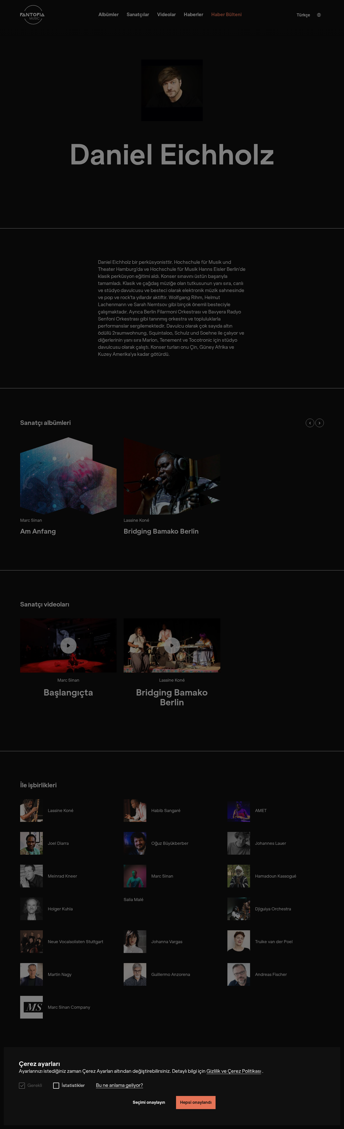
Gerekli (34, 1085)
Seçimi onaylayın (149, 1102)
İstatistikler (73, 1085)
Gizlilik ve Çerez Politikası (234, 1071)
